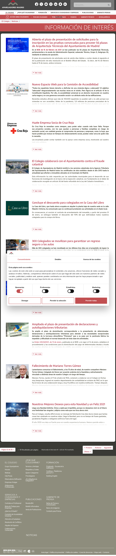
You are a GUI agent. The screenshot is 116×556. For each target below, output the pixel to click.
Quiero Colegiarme (32, 473)
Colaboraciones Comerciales (10, 529)
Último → (87, 452)
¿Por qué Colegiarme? (26, 13)
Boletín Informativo (32, 506)
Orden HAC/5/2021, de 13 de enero (47, 342)
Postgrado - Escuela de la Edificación (55, 467)
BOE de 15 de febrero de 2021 (49, 50)
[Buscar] (108, 5)
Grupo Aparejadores (12, 466)
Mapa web (98, 552)
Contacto (106, 552)
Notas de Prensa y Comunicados (52, 504)
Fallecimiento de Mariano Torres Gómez (56, 365)
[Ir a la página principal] (13, 4)
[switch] (45, 291)
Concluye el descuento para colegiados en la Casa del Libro (68, 202)
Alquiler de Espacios (11, 525)
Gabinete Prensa (103, 13)
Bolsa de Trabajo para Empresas (12, 507)
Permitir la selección (58, 301)
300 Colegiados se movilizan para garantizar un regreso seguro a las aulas (66, 242)
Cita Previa (8, 476)
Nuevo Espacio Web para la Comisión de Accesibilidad (65, 84)
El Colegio (10, 13)
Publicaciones (88, 13)
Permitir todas (91, 301)
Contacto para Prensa (53, 511)
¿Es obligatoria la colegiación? (31, 480)
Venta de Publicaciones (33, 509)
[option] (9, 12)
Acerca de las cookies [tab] (92, 259)
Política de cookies (72, 552)
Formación (42, 13)
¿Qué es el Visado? (11, 511)
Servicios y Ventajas (32, 466)
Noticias (58, 17)
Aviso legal (44, 552)
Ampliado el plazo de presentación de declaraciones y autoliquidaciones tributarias (65, 325)
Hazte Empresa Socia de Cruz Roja (53, 122)
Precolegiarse (30, 476)
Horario (7, 469)
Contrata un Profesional (13, 503)
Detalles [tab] (58, 259)
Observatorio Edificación (13, 479)
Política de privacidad (57, 552)
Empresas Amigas (11, 482)
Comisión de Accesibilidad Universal (13, 515)
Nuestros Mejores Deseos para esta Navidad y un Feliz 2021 (68, 404)
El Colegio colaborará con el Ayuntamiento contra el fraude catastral (68, 162)
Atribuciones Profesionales (9, 486)
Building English (51, 476)
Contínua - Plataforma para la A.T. (54, 472)
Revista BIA (30, 503)
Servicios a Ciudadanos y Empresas (65, 13)
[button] (7, 450)
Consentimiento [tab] (24, 259)
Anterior (98, 448)
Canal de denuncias (86, 552)
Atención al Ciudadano (12, 519)
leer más (38, 72)
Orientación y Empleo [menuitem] (59, 22)
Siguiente (107, 448)
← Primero (88, 448)
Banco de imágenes (53, 508)
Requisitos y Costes (32, 469)
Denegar (25, 301)
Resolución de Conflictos (13, 522)
